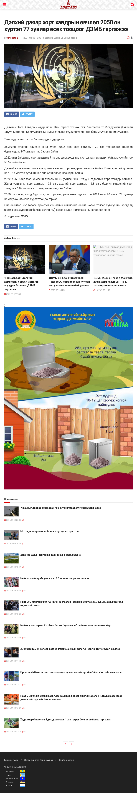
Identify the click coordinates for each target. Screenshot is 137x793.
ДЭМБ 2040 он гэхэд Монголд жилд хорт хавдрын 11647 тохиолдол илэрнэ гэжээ (113, 281)
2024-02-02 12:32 (32, 37)
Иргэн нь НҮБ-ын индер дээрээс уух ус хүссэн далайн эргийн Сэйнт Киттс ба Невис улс (70, 672)
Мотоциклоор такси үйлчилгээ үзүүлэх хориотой (49, 531)
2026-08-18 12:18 (13, 638)
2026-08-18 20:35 (13, 520)
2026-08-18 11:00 (13, 685)
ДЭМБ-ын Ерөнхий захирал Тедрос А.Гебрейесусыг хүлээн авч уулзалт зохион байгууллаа (69, 281)
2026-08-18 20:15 (13, 544)
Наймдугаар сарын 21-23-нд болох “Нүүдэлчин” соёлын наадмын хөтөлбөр (65, 625)
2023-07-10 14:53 (57, 290)
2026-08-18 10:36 (13, 708)
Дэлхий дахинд (54, 37)
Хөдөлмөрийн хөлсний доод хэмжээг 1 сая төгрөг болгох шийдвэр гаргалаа (65, 719)
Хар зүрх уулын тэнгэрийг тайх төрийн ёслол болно (50, 554)
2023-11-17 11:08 (13, 294)
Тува (8, 775)
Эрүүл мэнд (70, 37)
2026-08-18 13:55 (13, 614)
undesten (12, 37)
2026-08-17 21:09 (13, 732)
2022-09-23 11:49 (102, 290)
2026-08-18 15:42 (13, 567)
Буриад (9, 782)
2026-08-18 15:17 (13, 591)
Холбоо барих (66, 760)
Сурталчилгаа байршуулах (38, 760)
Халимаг (10, 771)
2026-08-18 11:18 (13, 661)
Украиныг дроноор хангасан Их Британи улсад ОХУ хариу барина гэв (60, 507)
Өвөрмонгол (12, 778)
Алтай (9, 786)
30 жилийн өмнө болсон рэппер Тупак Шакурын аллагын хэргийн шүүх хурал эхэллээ (70, 648)
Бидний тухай (11, 760)
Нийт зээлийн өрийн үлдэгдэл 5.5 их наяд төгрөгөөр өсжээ (54, 578)
